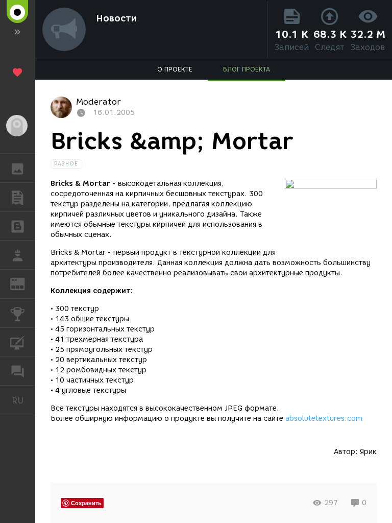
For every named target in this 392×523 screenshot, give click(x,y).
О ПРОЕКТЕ (174, 69)
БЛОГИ (17, 226)
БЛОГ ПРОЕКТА (246, 69)
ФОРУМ (17, 370)
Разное (66, 163)
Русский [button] (23, 400)
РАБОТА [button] (17, 255)
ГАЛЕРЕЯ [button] (17, 168)
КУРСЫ (17, 342)
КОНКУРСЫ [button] (17, 313)
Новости (116, 18)
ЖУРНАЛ (23, 283)
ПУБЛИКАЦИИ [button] (17, 197)
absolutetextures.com (323, 418)
